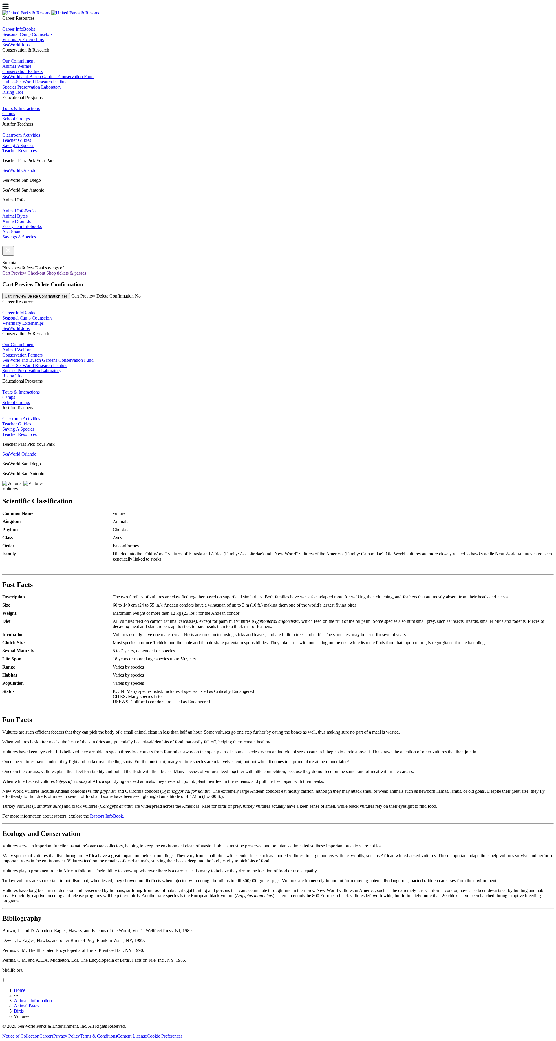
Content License (132, 1035)
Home (19, 990)
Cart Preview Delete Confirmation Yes (36, 296)
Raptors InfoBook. (107, 816)
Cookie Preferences (164, 1035)
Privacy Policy (66, 1035)
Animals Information (33, 1000)
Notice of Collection (20, 1035)
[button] (8, 251)
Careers (46, 1035)
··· (16, 995)
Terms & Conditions (98, 1035)
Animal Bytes (26, 1005)
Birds (19, 1011)
